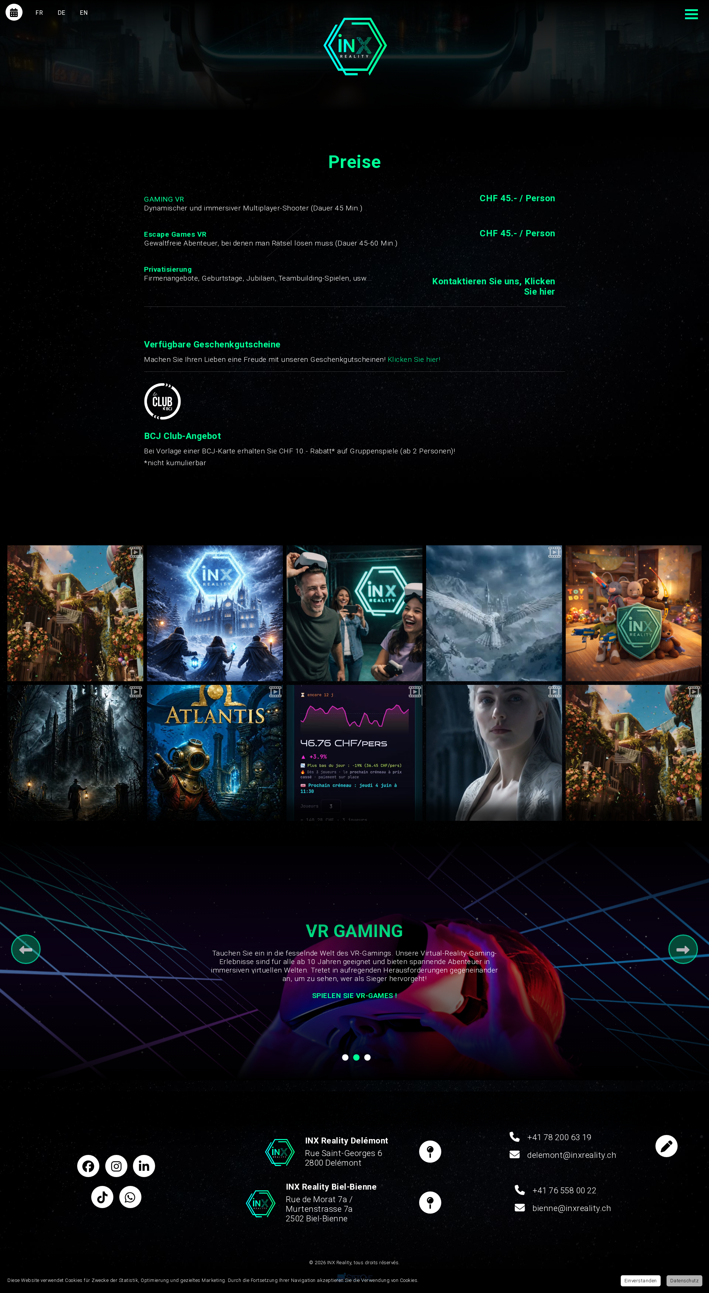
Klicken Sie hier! (414, 359)
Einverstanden (640, 1280)
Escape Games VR (175, 234)
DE (61, 12)
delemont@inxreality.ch (571, 1155)
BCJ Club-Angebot (182, 436)
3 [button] (367, 1059)
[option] (75, 613)
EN (84, 12)
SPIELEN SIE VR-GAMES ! (354, 995)
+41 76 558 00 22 (564, 1190)
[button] (20, 622)
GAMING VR (164, 199)
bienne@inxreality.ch (571, 1208)
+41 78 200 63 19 (559, 1137)
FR (39, 12)
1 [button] (345, 1059)
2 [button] (356, 1059)
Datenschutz (684, 1280)
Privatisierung (168, 269)
